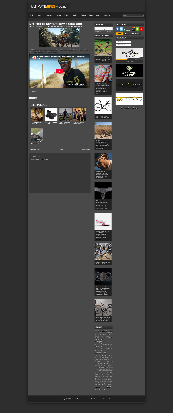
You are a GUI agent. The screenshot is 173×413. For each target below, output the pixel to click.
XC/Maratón (67, 26)
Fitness (96, 367)
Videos (98, 15)
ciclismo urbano (99, 348)
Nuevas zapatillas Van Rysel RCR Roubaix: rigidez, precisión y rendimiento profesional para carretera (102, 235)
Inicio (61, 149)
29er (107, 331)
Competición (53, 26)
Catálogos (107, 15)
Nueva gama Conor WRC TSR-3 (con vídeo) (103, 116)
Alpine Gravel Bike (107, 336)
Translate (108, 31)
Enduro (97, 361)
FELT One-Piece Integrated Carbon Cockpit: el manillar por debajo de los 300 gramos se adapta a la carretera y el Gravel (103, 204)
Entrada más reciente (35, 149)
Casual (111, 340)
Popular (119, 33)
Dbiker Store (129, 61)
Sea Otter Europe (100, 383)
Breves (110, 337)
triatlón (104, 384)
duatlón (102, 357)
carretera (99, 339)
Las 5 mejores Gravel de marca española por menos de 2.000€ (103, 59)
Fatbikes (104, 365)
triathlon (97, 384)
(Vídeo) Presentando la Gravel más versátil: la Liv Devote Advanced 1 (103, 319)
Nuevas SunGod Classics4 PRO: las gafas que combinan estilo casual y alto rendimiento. (102, 174)
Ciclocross (49, 15)
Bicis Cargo (104, 337)
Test (108, 383)
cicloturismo (99, 350)
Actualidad (98, 334)
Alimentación (106, 334)
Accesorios (109, 333)
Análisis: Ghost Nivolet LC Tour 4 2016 (103, 262)
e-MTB (101, 359)
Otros (91, 15)
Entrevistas (110, 361)
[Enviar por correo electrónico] (30, 98)
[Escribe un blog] (32, 98)
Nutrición (104, 379)
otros (110, 379)
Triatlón (75, 15)
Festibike (110, 365)
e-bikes (107, 357)
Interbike (97, 369)
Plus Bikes (102, 381)
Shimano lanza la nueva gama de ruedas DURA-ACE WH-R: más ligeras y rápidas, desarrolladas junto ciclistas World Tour (103, 290)
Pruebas (58, 15)
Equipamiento (101, 363)
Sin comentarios (77, 26)
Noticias (97, 379)
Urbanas (83, 15)
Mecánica (110, 374)
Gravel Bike (103, 367)
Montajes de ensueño (101, 376)
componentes (101, 355)
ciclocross (109, 349)
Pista (96, 381)
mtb (58, 26)
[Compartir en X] (34, 98)
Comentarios (122, 44)
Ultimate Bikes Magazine (78, 399)
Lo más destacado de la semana (104, 372)
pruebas (110, 381)
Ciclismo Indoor (108, 346)
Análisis (66, 15)
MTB (31, 15)
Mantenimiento (99, 374)
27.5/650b (101, 331)
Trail (111, 383)
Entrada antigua (86, 149)
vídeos (61, 26)
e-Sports (110, 359)
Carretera (39, 15)
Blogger (135, 108)
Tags (126, 33)
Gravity (111, 367)
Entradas (121, 41)
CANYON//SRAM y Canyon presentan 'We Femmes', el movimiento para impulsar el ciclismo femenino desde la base (102, 88)
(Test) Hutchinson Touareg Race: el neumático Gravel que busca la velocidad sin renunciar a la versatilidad (102, 144)
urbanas (97, 387)
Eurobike (97, 365)
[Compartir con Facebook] (36, 98)
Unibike (110, 384)
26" (96, 331)
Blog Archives (135, 33)
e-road (105, 359)
